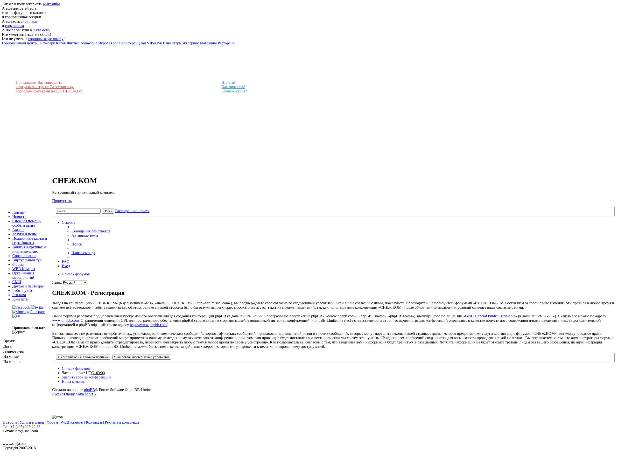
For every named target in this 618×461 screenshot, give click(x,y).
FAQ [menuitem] (66, 261)
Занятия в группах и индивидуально (29, 249)
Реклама (19, 295)
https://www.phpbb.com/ (149, 325)
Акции (18, 230)
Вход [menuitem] (66, 266)
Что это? (229, 82)
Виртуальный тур (27, 260)
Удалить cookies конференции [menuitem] (86, 377)
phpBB (89, 390)
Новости (19, 217)
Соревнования (24, 256)
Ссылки (68, 222)
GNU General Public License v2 (490, 316)
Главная (18, 212)
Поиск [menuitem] (76, 244)
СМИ (16, 282)
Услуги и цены (24, 234)
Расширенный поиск (132, 211)
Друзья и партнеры (28, 286)
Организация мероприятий (23, 275)
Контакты (20, 299)
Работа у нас (22, 290)
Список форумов (76, 368)
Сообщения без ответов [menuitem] (90, 231)
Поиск (108, 211)
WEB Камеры (23, 269)
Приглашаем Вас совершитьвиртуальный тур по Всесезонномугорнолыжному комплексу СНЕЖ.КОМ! (49, 86)
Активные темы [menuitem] (84, 235)
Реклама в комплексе (122, 422)
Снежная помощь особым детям (26, 223)
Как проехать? (233, 87)
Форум (18, 264)
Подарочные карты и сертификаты (29, 240)
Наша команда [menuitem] (83, 253)
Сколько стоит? (234, 91)
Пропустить (62, 201)
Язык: (57, 282)
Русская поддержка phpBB (74, 394)
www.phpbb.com (65, 320)
